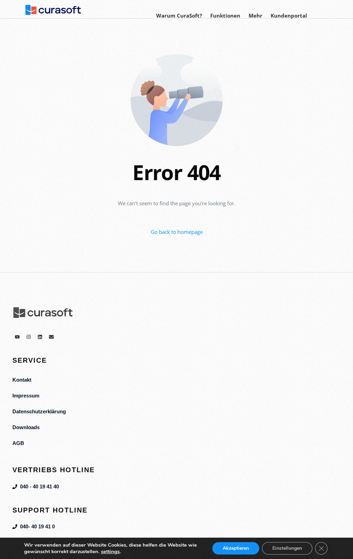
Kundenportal (289, 15)
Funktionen (225, 15)
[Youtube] (17, 337)
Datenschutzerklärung (39, 411)
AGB (18, 443)
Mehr (255, 15)
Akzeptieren (236, 548)
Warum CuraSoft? (179, 15)
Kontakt (21, 380)
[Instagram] (28, 337)
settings (110, 551)
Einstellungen (287, 548)
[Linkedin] (40, 337)
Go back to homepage (177, 231)
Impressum (25, 395)
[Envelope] (51, 337)
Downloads (26, 427)
